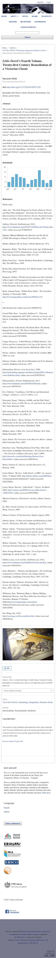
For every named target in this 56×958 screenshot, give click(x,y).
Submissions (40, 21)
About (14, 16)
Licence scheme (8, 741)
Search (27, 37)
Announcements (28, 27)
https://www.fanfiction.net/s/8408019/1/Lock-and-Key (24, 562)
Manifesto (46, 16)
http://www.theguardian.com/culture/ (22, 602)
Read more (46, 792)
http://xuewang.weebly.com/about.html (18, 616)
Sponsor (13, 21)
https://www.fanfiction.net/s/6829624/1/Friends (22, 383)
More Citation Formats (12, 690)
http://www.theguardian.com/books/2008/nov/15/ (22, 297)
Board (35, 16)
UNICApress (21, 937)
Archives (13, 48)
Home (4, 16)
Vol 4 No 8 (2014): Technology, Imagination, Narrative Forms (24, 50)
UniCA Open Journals (13, 899)
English (7, 807)
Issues (25, 16)
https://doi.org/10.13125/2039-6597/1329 (24, 87)
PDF (8, 668)
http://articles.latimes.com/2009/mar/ (36, 475)
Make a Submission (13, 823)
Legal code (19, 741)
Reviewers (25, 21)
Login (48, 2)
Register (40, 2)
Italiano (7, 811)
